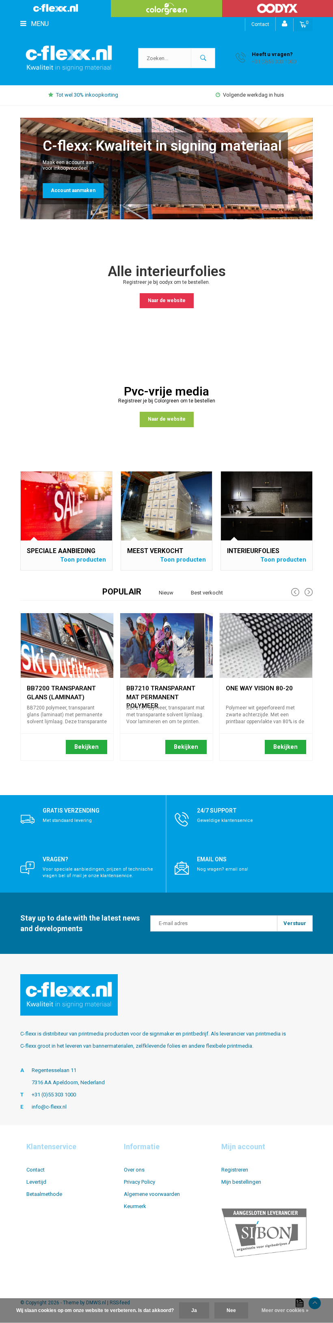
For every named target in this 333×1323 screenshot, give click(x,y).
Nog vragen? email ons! (222, 869)
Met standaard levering (67, 820)
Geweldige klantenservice (225, 820)
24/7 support (217, 810)
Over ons (134, 1170)
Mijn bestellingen (241, 1182)
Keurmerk (135, 1206)
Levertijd (36, 1182)
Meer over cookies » (285, 1310)
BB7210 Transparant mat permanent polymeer (160, 689)
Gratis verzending (71, 810)
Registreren (234, 1170)
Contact (260, 24)
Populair (121, 592)
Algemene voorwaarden (152, 1194)
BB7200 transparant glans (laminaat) (61, 689)
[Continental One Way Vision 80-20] (266, 645)
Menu (39, 24)
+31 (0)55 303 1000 (54, 1095)
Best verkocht (207, 593)
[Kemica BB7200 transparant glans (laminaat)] (67, 645)
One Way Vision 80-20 (259, 688)
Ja (194, 1310)
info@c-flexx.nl (49, 1107)
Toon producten (83, 559)
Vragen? (55, 859)
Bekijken (86, 747)
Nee (231, 1310)
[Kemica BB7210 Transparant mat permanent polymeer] (166, 645)
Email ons (212, 859)
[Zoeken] (203, 58)
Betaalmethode (44, 1194)
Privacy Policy (139, 1182)
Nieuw (166, 593)
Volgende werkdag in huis (253, 95)
